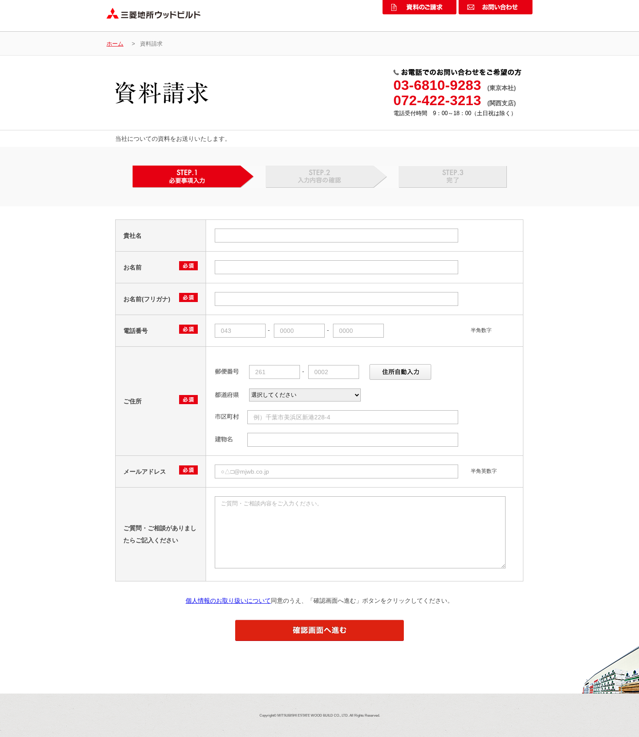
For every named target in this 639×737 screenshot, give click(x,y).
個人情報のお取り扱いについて (228, 600)
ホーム (114, 43)
